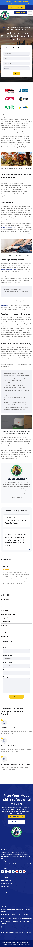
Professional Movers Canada (9, 269)
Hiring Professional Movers (8, 614)
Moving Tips (4, 625)
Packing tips (4, 629)
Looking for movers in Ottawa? (10, 904)
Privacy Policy (12, 944)
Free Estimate (20, 13)
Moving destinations (6, 618)
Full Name (6, 648)
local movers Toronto (22, 446)
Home (5, 27)
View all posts (16, 500)
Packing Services (6, 892)
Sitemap (5, 944)
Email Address (8, 655)
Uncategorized (5, 636)
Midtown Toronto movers (8, 227)
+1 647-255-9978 (17, 7)
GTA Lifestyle (4, 610)
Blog (2, 606)
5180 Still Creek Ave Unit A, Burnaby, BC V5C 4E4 (17, 932)
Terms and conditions (24, 944)
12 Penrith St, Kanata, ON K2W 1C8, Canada (15, 914)
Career (4, 898)
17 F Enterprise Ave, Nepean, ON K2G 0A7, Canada (17, 918)
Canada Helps (5, 305)
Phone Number (8, 662)
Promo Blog (4, 633)
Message (6, 677)
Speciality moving (7, 895)
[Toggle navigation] (30, 13)
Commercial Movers (8, 883)
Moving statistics (5, 621)
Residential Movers (7, 880)
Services (6, 670)
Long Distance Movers (8, 889)
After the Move (5, 599)
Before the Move (5, 603)
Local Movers (5, 886)
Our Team (5, 901)
